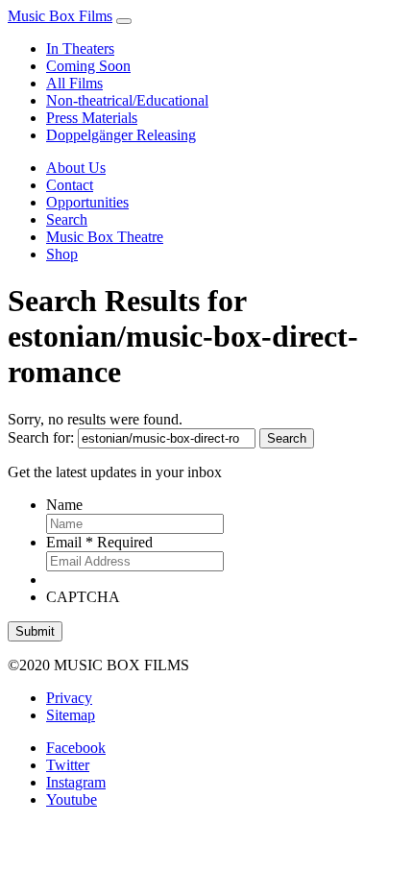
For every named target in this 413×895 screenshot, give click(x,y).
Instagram (76, 782)
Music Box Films (60, 16)
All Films (74, 83)
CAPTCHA (83, 597)
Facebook (76, 747)
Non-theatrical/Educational (127, 100)
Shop (62, 254)
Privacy (69, 697)
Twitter (67, 765)
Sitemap (70, 715)
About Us (76, 167)
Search (66, 219)
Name (64, 504)
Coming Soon (88, 66)
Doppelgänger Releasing (121, 135)
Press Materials (91, 117)
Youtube (71, 799)
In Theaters (80, 48)
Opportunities (87, 202)
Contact (69, 185)
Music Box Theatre (104, 237)
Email (99, 542)
